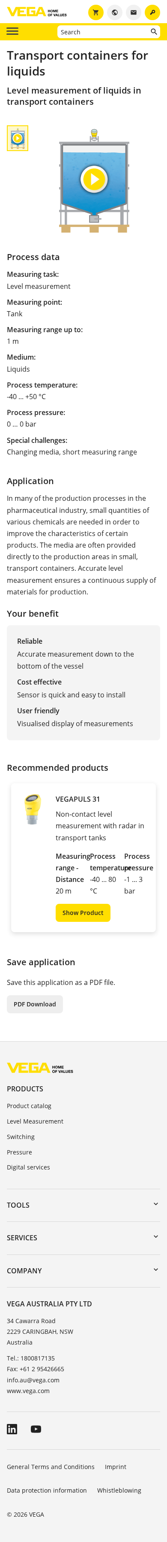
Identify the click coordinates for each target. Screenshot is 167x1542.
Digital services (28, 1167)
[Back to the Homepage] (40, 1067)
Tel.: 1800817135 (31, 1358)
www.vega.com (28, 1391)
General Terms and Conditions (51, 1467)
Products (25, 1089)
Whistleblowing (119, 1490)
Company (24, 1270)
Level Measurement (35, 1121)
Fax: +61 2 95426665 (35, 1369)
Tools (18, 1205)
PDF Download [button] (35, 1004)
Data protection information (47, 1490)
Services (22, 1237)
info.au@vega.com (33, 1380)
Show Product (83, 913)
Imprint (115, 1467)
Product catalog (29, 1106)
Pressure (19, 1152)
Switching (21, 1137)
